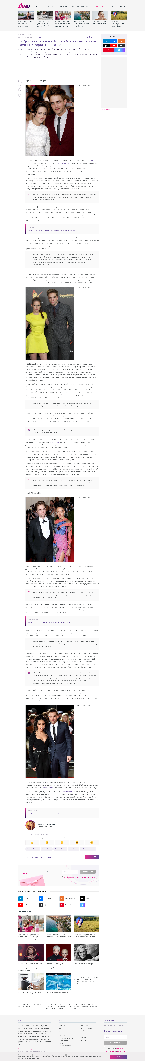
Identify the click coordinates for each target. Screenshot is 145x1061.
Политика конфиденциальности (67, 1044)
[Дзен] (121, 45)
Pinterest (68, 905)
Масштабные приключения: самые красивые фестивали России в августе (117, 23)
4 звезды (91, 37)
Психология (64, 6)
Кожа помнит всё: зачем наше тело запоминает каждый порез (99, 23)
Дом (82, 6)
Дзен (46, 905)
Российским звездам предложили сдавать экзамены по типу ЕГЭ (58, 966)
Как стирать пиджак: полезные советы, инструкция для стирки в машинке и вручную (58, 1006)
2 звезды (88, 37)
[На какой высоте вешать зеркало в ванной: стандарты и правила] (86, 1001)
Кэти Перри (54, 442)
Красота (53, 6)
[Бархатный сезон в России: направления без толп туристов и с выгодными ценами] (82, 15)
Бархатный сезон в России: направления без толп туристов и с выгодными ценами (81, 23)
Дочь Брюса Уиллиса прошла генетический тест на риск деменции (85, 966)
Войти (122, 6)
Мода (46, 6)
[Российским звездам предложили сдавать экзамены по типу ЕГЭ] (58, 952)
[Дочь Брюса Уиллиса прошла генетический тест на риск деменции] (86, 952)
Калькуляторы (86, 1034)
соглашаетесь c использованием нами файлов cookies (59, 1056)
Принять (118, 1056)
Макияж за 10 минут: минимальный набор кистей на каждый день (54, 814)
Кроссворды (85, 1037)
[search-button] (116, 6)
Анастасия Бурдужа (25, 37)
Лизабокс (100, 6)
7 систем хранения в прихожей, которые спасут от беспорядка (30, 1005)
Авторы (62, 1035)
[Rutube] (106, 45)
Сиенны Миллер (48, 787)
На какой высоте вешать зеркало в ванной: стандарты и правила (86, 1006)
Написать (93, 857)
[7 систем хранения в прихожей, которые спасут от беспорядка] (31, 1001)
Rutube (88, 898)
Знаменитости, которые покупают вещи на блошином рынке (49, 622)
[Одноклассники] (121, 41)
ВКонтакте (48, 898)
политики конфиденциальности (87, 877)
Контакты (62, 1032)
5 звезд (93, 37)
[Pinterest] (108, 50)
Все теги (84, 1040)
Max (87, 905)
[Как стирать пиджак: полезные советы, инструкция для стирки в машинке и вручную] (58, 1001)
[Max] (119, 50)
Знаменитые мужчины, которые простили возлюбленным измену (51, 230)
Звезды (39, 6)
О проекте (63, 1025)
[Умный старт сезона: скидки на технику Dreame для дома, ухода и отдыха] (45, 15)
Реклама (62, 1028)
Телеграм (27, 898)
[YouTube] (113, 45)
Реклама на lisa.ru (106, 109)
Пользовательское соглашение (66, 1039)
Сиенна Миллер (60, 849)
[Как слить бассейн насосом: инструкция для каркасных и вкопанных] (58, 981)
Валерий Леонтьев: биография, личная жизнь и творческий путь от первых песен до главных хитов (30, 967)
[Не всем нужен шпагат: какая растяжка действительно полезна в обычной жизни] (26, 15)
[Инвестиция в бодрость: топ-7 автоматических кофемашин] (31, 981)
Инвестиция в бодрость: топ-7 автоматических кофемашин (30, 994)
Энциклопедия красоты (86, 1029)
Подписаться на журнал (26, 1049)
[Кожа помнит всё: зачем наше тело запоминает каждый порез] (100, 15)
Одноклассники (70, 898)
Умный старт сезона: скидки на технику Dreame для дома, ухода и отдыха (44, 23)
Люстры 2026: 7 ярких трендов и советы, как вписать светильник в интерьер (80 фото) (86, 980)
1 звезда (86, 37)
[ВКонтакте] (113, 41)
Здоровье (90, 6)
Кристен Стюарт (62, 163)
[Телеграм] (106, 41)
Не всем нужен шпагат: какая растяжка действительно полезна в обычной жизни (25, 23)
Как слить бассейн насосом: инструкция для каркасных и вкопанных (57, 995)
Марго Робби (68, 792)
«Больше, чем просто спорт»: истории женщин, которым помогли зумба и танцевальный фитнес (63, 23)
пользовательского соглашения (71, 877)
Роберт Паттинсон (87, 849)
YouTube (26, 905)
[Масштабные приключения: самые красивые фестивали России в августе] (119, 15)
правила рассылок (69, 879)
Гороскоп (75, 6)
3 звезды (90, 37)
